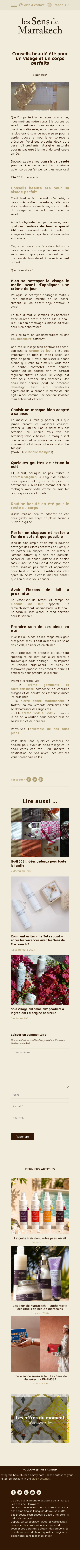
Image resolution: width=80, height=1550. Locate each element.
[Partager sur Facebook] (28, 779)
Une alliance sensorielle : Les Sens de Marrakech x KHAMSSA (40, 1377)
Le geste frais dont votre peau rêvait (40, 1238)
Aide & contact (34, 5)
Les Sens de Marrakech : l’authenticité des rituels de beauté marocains (40, 1307)
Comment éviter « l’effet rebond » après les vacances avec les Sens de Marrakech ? (38, 940)
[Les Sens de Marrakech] (40, 25)
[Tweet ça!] (34, 779)
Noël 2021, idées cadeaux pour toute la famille (38, 863)
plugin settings (41, 1478)
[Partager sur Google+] (40, 779)
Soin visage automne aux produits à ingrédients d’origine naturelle (37, 1011)
